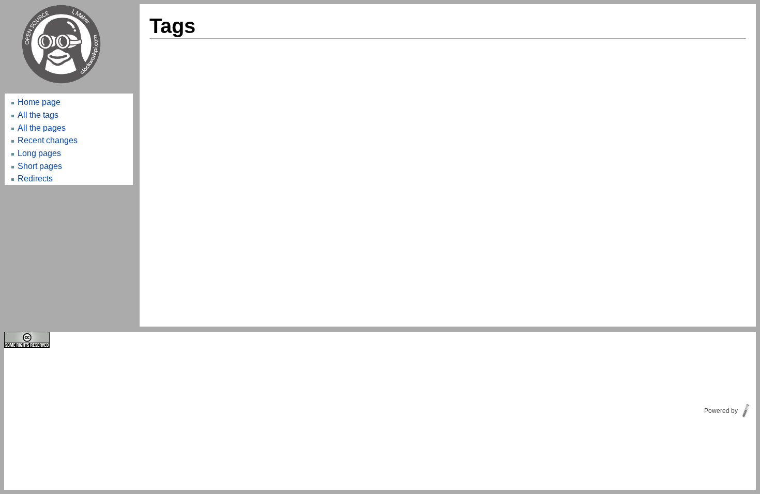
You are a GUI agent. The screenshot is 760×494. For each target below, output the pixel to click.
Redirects (35, 178)
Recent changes (48, 140)
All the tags (38, 114)
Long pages (39, 153)
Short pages (40, 166)
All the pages (42, 127)
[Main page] (68, 44)
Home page (39, 101)
